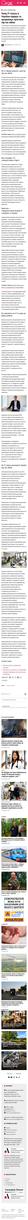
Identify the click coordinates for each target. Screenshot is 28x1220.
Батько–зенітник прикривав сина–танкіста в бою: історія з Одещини (13, 892)
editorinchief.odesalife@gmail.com (15, 1119)
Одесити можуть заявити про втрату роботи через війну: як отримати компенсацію (12, 743)
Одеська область (4, 802)
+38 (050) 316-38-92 (11, 1132)
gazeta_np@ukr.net (11, 1134)
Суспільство (12, 10)
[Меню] (21, 3)
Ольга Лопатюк (8, 44)
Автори (18, 1073)
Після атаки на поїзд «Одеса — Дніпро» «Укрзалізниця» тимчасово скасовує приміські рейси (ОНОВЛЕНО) (12, 865)
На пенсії (7, 1179)
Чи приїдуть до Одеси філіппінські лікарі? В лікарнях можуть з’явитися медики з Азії (13, 774)
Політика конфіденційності (5, 1210)
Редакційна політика (13, 1210)
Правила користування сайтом (21, 1211)
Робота (7, 1181)
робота (13, 685)
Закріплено (18, 3)
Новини (3, 739)
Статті (5, 10)
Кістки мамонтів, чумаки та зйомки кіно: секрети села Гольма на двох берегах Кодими (13, 975)
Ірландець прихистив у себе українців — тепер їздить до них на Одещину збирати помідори (13, 840)
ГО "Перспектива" (10, 1185)
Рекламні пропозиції (11, 1130)
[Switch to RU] (24, 3)
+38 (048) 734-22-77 (10, 1111)
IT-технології (8, 685)
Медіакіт (8, 1128)
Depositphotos (9, 1183)
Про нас (9, 1073)
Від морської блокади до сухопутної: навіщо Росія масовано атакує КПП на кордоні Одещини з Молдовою (12, 1003)
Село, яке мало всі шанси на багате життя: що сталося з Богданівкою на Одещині (13, 1044)
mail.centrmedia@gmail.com (13, 1113)
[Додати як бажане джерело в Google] (4, 680)
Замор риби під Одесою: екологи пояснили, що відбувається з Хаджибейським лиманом (12, 1064)
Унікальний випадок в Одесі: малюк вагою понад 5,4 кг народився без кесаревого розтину (13, 947)
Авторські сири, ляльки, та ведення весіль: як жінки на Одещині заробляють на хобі (11, 806)
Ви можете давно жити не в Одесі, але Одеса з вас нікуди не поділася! (14, 1025)
